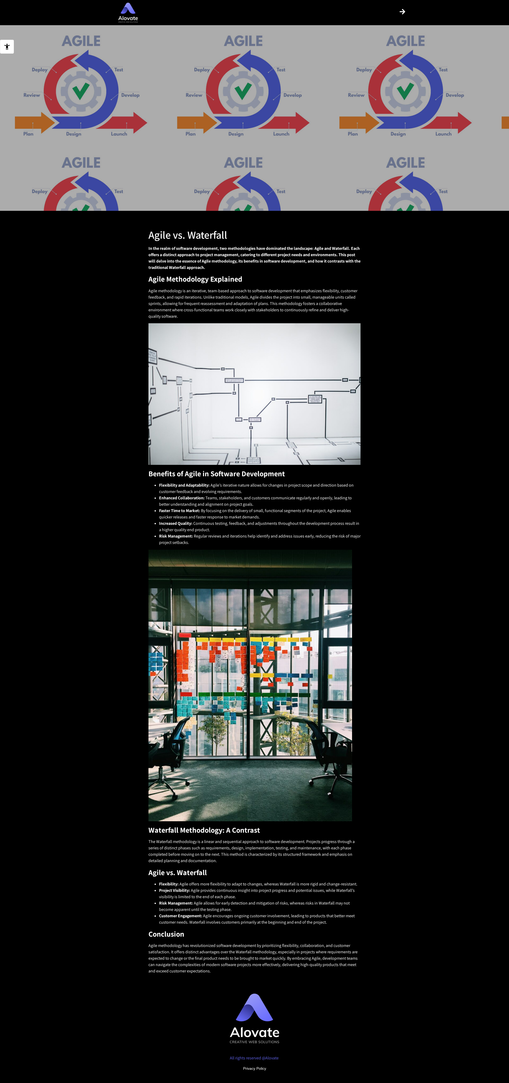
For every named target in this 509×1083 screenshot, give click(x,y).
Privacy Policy (254, 1068)
